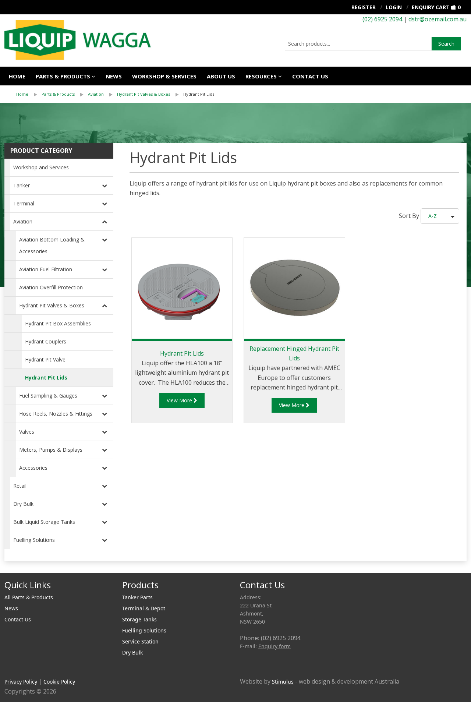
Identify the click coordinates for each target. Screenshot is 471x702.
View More (180, 400)
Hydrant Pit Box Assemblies (58, 323)
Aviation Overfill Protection (51, 287)
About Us (221, 76)
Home (17, 76)
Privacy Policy (20, 681)
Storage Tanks (139, 619)
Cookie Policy (59, 681)
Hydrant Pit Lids (198, 94)
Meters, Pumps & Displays (50, 449)
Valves (26, 431)
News (114, 76)
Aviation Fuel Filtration (45, 269)
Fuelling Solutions (34, 539)
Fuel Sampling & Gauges (48, 395)
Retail (19, 485)
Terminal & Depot (143, 608)
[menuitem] (29, 94)
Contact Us (310, 76)
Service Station (140, 641)
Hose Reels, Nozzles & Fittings (55, 413)
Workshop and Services (41, 167)
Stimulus (283, 681)
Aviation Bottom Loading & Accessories (52, 245)
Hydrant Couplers (45, 341)
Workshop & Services (164, 76)
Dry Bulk (23, 503)
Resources (261, 76)
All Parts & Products (28, 597)
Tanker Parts (137, 597)
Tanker (21, 185)
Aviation (96, 94)
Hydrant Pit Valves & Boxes (143, 94)
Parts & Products (63, 76)
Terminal (23, 203)
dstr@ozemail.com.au (437, 19)
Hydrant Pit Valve (45, 359)
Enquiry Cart (431, 7)
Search (446, 43)
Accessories (33, 467)
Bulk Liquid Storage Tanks (44, 521)
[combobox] (358, 43)
